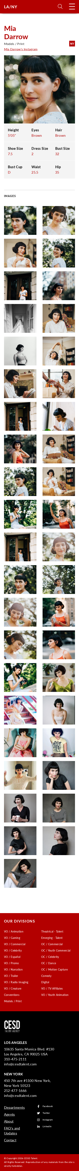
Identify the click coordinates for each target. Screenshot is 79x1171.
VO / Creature (12, 988)
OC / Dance (48, 963)
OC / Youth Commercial (56, 950)
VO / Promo (11, 963)
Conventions (12, 995)
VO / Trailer (11, 976)
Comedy (46, 976)
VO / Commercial (15, 944)
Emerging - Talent (52, 938)
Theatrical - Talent (52, 931)
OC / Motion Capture (54, 969)
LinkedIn (47, 1126)
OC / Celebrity (50, 957)
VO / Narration (13, 969)
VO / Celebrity (13, 950)
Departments (14, 1107)
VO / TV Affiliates (52, 988)
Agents (9, 1114)
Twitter (46, 1113)
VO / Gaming (12, 938)
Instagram (48, 1119)
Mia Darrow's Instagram (21, 49)
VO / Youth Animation (54, 995)
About (9, 1121)
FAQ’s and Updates (12, 1130)
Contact (10, 1140)
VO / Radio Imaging (16, 982)
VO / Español (12, 957)
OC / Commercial (52, 944)
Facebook (48, 1106)
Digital (45, 982)
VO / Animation (13, 931)
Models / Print (13, 1001)
